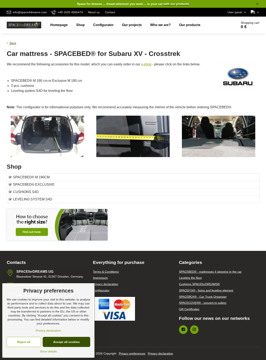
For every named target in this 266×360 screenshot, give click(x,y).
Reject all (23, 342)
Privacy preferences (132, 353)
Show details (48, 351)
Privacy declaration (160, 353)
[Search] (222, 25)
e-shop (146, 64)
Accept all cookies (66, 342)
